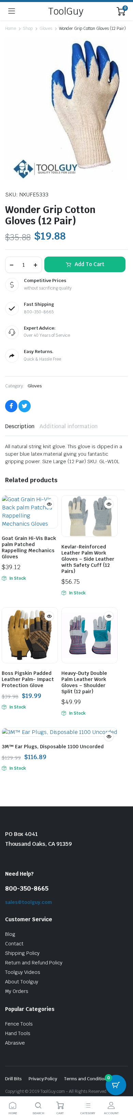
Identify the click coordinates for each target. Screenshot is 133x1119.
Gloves (46, 28)
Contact (14, 944)
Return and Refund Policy (33, 963)
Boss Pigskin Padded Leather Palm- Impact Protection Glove (28, 679)
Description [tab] (19, 426)
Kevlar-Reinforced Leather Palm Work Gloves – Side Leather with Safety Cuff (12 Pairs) (87, 559)
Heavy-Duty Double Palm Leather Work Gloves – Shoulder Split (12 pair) (84, 682)
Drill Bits (13, 1079)
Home (10, 28)
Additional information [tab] (69, 426)
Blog (10, 934)
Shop (28, 28)
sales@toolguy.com (28, 902)
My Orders (16, 991)
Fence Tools (19, 1024)
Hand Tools (17, 1033)
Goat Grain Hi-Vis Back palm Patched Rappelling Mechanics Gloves (29, 547)
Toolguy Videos (22, 972)
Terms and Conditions (86, 1079)
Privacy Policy (43, 1079)
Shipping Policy (22, 953)
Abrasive (15, 1043)
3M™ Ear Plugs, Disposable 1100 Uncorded (53, 747)
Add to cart (89, 264)
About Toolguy (21, 982)
